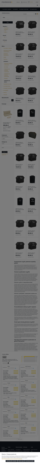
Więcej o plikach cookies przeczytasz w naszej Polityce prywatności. (12, 458)
